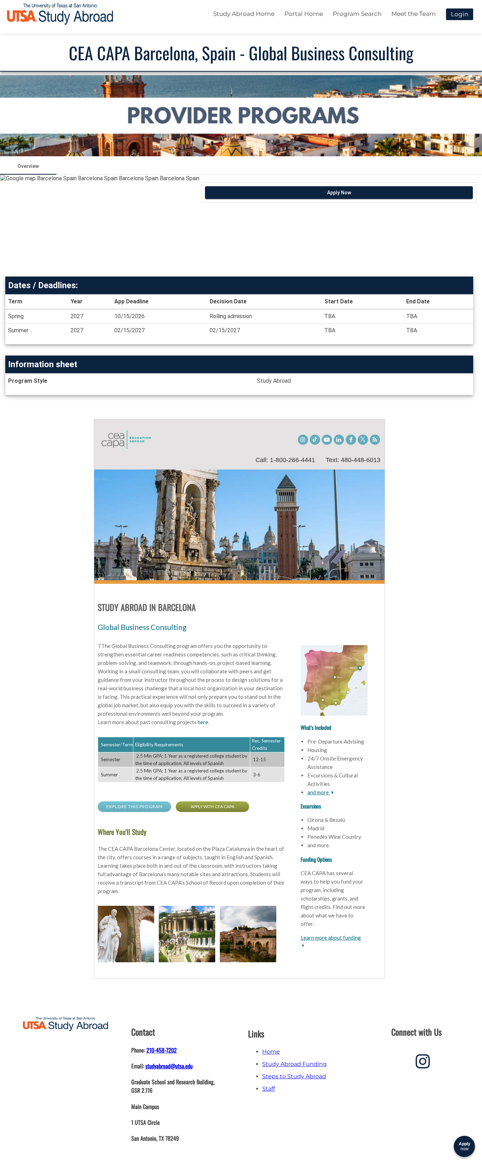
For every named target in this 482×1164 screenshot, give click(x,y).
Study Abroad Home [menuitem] (244, 13)
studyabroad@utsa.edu (169, 1066)
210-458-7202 (161, 1050)
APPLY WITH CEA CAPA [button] (212, 806)
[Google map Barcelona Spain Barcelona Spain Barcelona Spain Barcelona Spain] (99, 224)
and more (318, 792)
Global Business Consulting (142, 627)
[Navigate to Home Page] (60, 14)
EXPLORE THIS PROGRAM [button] (134, 806)
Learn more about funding (331, 937)
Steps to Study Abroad (294, 1076)
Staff (268, 1088)
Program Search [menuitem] (357, 13)
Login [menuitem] (459, 14)
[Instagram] (423, 1064)
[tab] (28, 166)
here (203, 722)
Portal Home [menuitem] (303, 13)
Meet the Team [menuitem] (413, 13)
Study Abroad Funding (294, 1064)
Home (271, 1051)
